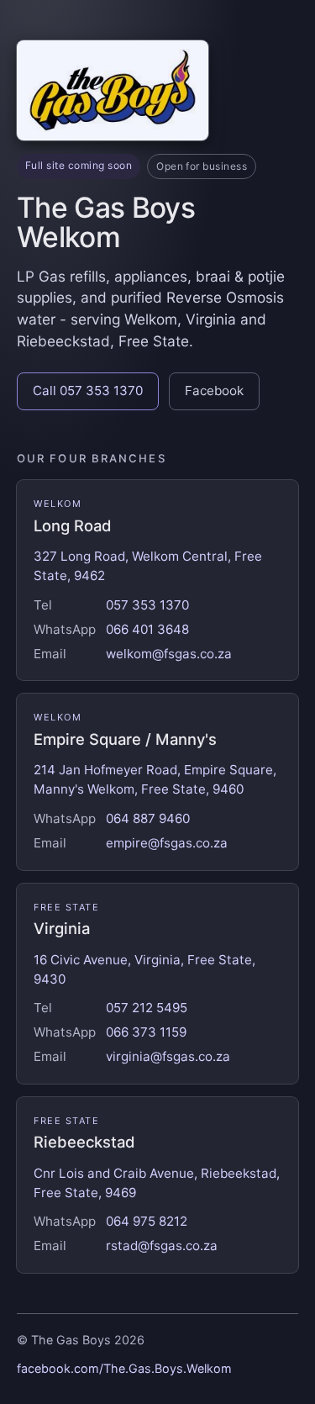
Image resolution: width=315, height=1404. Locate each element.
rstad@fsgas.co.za (162, 1246)
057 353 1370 (147, 605)
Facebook (214, 391)
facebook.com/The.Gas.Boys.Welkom (124, 1368)
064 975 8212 (146, 1221)
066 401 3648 (147, 629)
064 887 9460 (148, 818)
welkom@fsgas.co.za (169, 654)
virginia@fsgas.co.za (168, 1056)
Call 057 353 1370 (88, 391)
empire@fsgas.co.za (167, 843)
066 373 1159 (146, 1032)
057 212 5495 (146, 1008)
